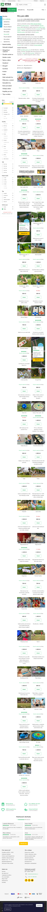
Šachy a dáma (7, 60)
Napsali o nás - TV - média (8, 859)
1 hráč (8, 177)
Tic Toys (8, 156)
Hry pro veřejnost (8, 26)
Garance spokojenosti (29, 859)
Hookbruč (5, 63)
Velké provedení (8, 199)
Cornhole (5, 69)
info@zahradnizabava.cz (33, 874)
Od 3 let (8, 164)
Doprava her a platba (29, 852)
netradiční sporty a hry (26, 50)
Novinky (5, 16)
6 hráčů (8, 186)
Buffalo (8, 127)
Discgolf (5, 66)
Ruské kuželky (7, 44)
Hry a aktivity (6, 19)
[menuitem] (4, 10)
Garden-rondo (7, 57)
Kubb (4, 74)
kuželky (19, 30)
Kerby (8, 134)
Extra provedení (7, 86)
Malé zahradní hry (8, 77)
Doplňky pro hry (7, 91)
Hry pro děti (6, 34)
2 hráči (8, 179)
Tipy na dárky (6, 94)
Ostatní (8, 140)
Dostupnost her (28, 861)
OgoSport (8, 138)
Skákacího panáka (21, 32)
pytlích (37, 32)
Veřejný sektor (7, 88)
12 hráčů (8, 188)
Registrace (42, 0)
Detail (24, 94)
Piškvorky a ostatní (8, 80)
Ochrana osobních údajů (30, 856)
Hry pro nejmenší (7, 36)
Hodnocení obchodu (11, 1)
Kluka (8, 209)
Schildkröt (8, 152)
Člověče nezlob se (8, 54)
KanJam (8, 132)
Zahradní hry (6, 21)
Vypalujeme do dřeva (6, 875)
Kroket (4, 71)
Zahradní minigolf (8, 47)
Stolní (8, 197)
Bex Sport (8, 123)
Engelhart (8, 130)
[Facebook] (26, 880)
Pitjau (8, 146)
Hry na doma (6, 39)
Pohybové (8, 195)
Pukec (8, 148)
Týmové (8, 201)
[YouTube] (32, 880)
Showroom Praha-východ (7, 863)
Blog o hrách (4, 878)
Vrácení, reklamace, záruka (30, 854)
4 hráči (8, 184)
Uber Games (8, 158)
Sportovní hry (7, 41)
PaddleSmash (8, 142)
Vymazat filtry (7, 212)
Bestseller (8, 112)
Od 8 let (8, 172)
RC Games (8, 150)
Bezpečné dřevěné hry (7, 861)
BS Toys (8, 125)
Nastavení (8, 909)
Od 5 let (8, 168)
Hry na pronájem (5, 877)
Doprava (3, 1)
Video (8, 116)
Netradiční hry (7, 83)
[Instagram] (29, 880)
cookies (9, 904)
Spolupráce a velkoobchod (30, 863)
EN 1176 (8, 118)
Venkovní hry (6, 24)
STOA (8, 154)
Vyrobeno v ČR (8, 114)
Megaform (8, 136)
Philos (8, 144)
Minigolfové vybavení (6, 50)
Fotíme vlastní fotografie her (8, 856)
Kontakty (4, 882)
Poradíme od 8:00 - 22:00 (7, 852)
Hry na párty (6, 31)
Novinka (8, 110)
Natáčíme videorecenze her (8, 858)
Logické (8, 193)
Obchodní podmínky (29, 858)
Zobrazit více (24, 233)
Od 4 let (8, 166)
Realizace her (5, 880)
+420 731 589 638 (32, 876)
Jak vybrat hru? (5, 873)
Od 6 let (8, 170)
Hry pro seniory (7, 29)
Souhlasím (39, 905)
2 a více (8, 181)
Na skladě (8, 108)
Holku (8, 207)
